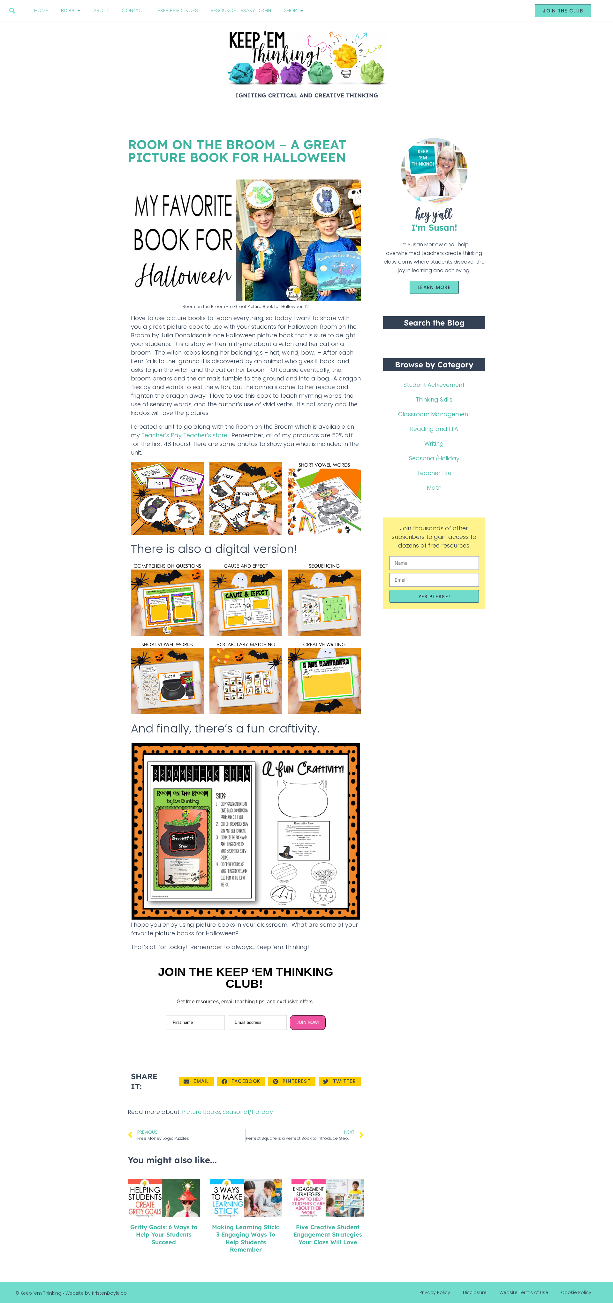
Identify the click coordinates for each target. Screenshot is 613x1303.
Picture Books (201, 1112)
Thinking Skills (434, 399)
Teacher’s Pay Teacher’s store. (184, 435)
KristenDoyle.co (109, 1293)
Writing (434, 444)
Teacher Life (434, 473)
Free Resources (178, 10)
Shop (290, 10)
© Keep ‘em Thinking (38, 1293)
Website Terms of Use (523, 1292)
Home (41, 10)
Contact (133, 10)
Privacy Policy (435, 1292)
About (101, 10)
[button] (12, 10)
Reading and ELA (434, 429)
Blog (67, 10)
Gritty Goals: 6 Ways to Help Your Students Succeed (163, 1234)
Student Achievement (434, 385)
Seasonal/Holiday (248, 1112)
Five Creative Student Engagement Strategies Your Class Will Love (327, 1234)
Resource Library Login (241, 10)
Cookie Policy (576, 1292)
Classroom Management (434, 414)
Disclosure (475, 1292)
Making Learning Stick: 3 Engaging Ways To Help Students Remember (245, 1238)
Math (434, 488)
